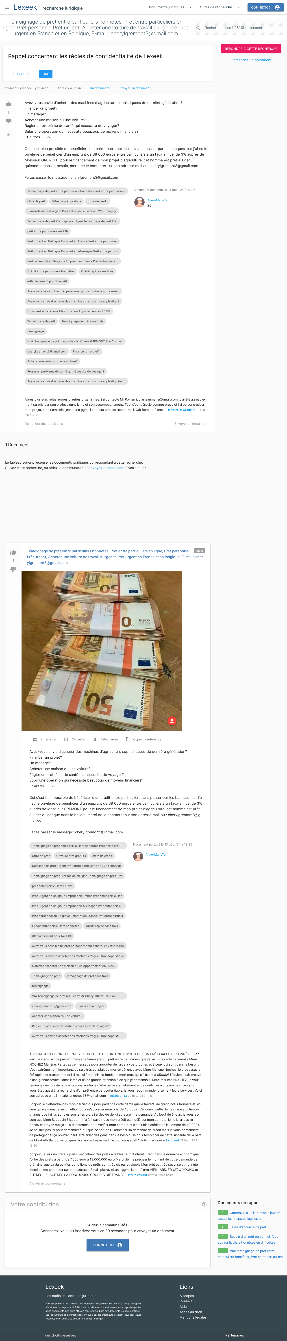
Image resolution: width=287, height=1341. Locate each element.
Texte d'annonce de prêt (248, 1227)
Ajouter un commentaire (47, 1183)
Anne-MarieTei (157, 200)
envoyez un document (107, 468)
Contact (186, 1301)
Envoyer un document (134, 88)
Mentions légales (193, 1317)
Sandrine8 (172, 1140)
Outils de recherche (220, 7)
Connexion (265, 7)
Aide (183, 1306)
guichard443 (118, 1095)
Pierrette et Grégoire (180, 410)
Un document (99, 88)
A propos (187, 1296)
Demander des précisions (44, 423)
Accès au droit (191, 1312)
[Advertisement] (251, 134)
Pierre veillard (137, 1175)
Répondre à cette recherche (251, 48)
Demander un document (251, 60)
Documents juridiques (171, 7)
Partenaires (234, 1335)
